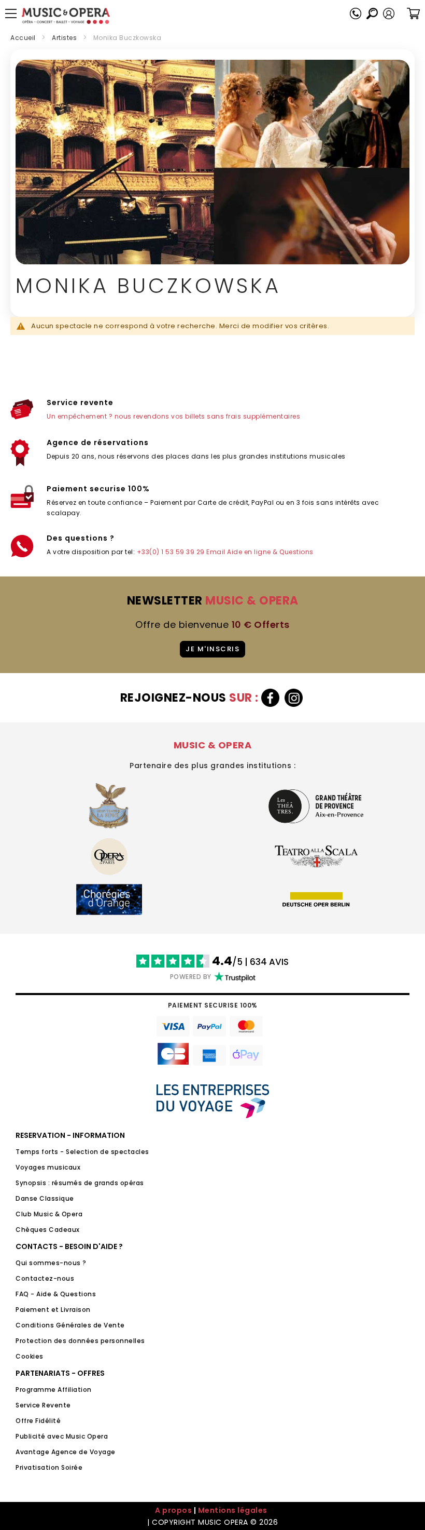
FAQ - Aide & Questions (56, 1294)
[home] (66, 16)
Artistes (64, 37)
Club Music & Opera (49, 1214)
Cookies (30, 1356)
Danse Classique (45, 1198)
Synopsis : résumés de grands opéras (80, 1182)
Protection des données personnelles (80, 1340)
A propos (173, 1510)
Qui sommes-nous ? (51, 1262)
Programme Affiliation (54, 1389)
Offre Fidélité (38, 1420)
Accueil (23, 37)
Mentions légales (232, 1510)
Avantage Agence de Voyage (66, 1451)
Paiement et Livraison (53, 1309)
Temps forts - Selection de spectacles (82, 1151)
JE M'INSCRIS (212, 649)
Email (215, 551)
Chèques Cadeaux (48, 1229)
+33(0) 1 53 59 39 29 (171, 551)
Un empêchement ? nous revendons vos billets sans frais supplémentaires (173, 416)
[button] (388, 13)
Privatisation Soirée (49, 1467)
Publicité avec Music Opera (62, 1436)
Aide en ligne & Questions (270, 551)
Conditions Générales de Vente (70, 1325)
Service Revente (43, 1405)
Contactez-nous (45, 1278)
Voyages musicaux (48, 1167)
